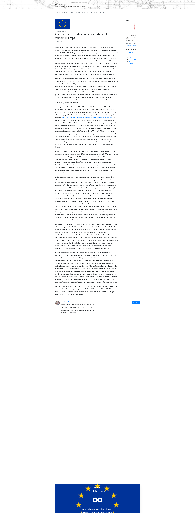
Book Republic (132, 59)
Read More (136, 302)
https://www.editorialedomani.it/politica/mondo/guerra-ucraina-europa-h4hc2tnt (87, 117)
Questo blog (64, 12)
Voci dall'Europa (92, 12)
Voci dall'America (80, 12)
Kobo (130, 57)
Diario (71, 12)
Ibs (129, 56)
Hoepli (130, 61)
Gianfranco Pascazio (67, 302)
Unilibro (131, 63)
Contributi (102, 12)
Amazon (131, 52)
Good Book (132, 65)
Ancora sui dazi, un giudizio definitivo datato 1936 (97, 509)
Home (58, 12)
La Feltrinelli (132, 54)
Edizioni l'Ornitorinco (131, 45)
